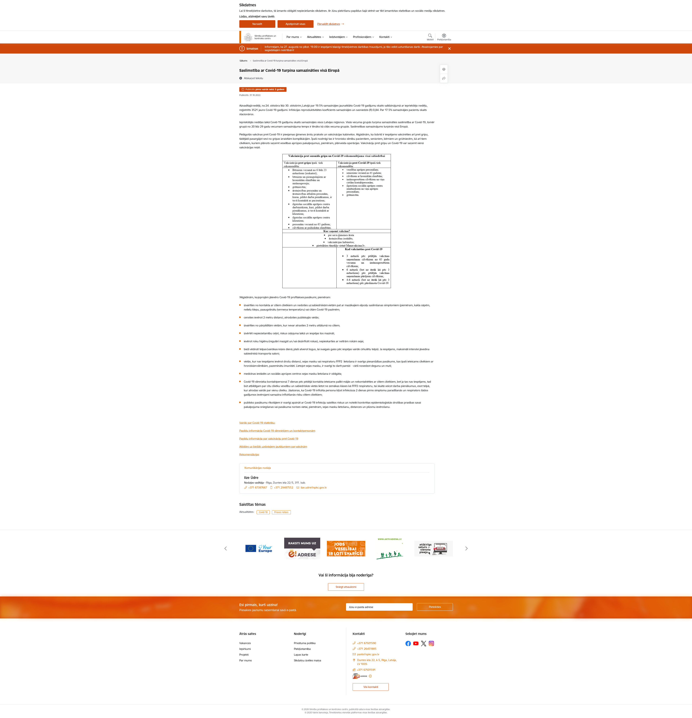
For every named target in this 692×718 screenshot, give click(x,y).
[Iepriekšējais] (226, 548)
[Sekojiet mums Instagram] (431, 643)
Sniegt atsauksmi (346, 587)
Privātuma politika (305, 643)
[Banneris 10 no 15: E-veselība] (433, 548)
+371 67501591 (366, 669)
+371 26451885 (366, 648)
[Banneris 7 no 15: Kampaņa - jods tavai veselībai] (302, 548)
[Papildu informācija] (370, 676)
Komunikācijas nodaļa (258, 468)
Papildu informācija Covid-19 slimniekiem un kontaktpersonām (277, 430)
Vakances (245, 643)
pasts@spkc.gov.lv (368, 654)
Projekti (244, 654)
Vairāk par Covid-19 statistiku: (257, 422)
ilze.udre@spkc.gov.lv (314, 487)
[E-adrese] (360, 676)
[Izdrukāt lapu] (444, 69)
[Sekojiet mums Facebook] (408, 643)
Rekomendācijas (249, 454)
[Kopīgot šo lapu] (444, 78)
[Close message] (449, 48)
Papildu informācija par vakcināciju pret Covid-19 (268, 438)
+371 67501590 (366, 643)
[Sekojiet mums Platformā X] (423, 643)
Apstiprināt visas (295, 24)
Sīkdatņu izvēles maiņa (307, 660)
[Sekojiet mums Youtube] (416, 643)
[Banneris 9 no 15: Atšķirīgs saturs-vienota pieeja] (390, 548)
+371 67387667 (257, 487)
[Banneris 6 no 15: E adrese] (258, 548)
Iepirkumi (245, 649)
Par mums (245, 660)
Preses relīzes (281, 512)
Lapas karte (301, 654)
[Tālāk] (467, 548)
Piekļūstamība (302, 649)
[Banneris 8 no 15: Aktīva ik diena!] (346, 548)
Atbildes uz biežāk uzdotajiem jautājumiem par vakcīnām (273, 446)
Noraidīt (257, 24)
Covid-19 (263, 512)
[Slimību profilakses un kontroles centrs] (260, 37)
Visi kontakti (370, 687)
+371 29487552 (283, 487)
